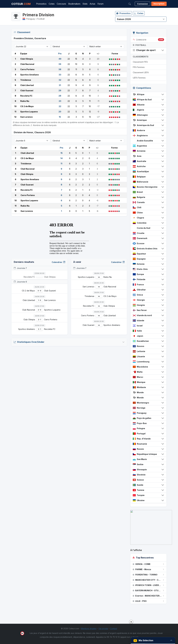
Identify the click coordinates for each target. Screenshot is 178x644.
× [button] (131, 621)
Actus (92, 3)
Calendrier (57, 262)
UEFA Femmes (139, 78)
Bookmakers (74, 3)
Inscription (159, 3)
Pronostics (41, 3)
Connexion (142, 4)
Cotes (52, 3)
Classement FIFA (140, 62)
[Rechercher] (130, 4)
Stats (85, 3)
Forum (100, 3)
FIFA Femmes (139, 67)
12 (15, 117)
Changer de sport (146, 50)
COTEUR (21, 4)
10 (15, 106)
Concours (61, 3)
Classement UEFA (141, 72)
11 (15, 111)
